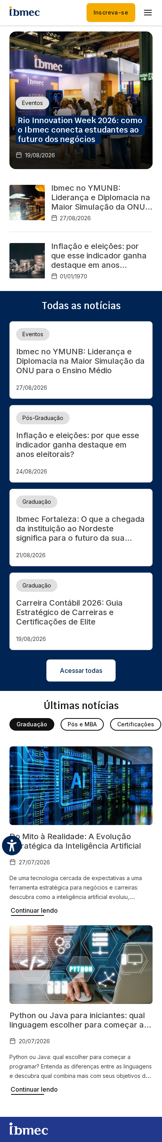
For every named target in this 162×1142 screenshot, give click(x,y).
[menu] (148, 12)
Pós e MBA (82, 724)
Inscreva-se (111, 12)
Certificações (135, 724)
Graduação (32, 724)
